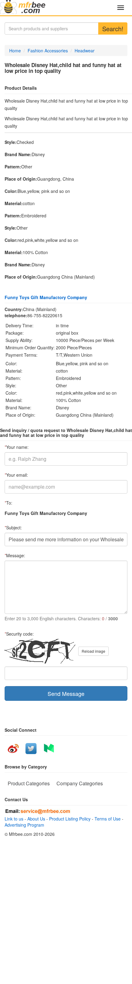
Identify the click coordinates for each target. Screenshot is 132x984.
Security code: (19, 634)
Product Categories (29, 783)
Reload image (93, 651)
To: (8, 503)
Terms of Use (108, 819)
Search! (112, 28)
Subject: (13, 527)
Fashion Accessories (48, 50)
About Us (36, 819)
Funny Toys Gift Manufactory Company (46, 297)
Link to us (14, 819)
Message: (15, 555)
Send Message (66, 693)
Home (15, 50)
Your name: (17, 447)
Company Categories (79, 783)
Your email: (16, 475)
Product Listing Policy (70, 819)
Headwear (85, 50)
